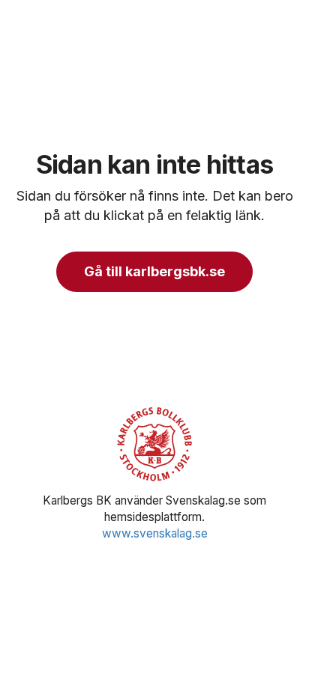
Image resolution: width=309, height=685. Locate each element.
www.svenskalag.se (155, 533)
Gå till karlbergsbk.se (154, 271)
